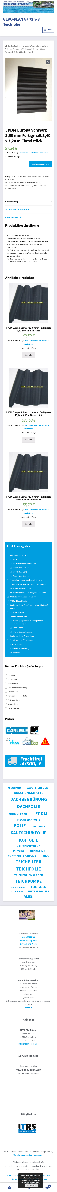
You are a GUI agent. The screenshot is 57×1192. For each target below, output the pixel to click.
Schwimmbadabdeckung (19, 648)
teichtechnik (18, 887)
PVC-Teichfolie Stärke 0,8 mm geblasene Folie (28, 592)
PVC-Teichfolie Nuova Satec (20, 588)
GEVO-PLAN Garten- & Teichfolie (21, 21)
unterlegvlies (38, 891)
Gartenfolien (15, 652)
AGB (9, 1175)
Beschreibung (11, 201)
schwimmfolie (37, 851)
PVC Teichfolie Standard (19, 601)
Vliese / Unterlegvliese (21, 576)
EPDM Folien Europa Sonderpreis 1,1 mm (26, 580)
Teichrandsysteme (17, 612)
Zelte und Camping (15, 700)
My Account (9, 1187)
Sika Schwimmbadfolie (19, 555)
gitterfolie (39, 826)
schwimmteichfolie (22, 855)
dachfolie (21, 185)
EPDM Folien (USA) (20, 572)
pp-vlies (18, 850)
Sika (45, 855)
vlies (28, 896)
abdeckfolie (14, 788)
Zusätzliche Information (17, 209)
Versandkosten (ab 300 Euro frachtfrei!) (33, 153)
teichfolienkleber (28, 875)
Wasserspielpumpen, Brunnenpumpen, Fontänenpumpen (28, 622)
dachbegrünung (32, 185)
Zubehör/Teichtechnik (18, 616)
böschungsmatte (28, 793)
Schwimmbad (13, 683)
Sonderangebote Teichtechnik (22, 636)
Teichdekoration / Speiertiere (21, 640)
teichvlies (38, 887)
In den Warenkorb (40, 164)
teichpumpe (21, 182)
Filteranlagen (18, 628)
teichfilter (31, 182)
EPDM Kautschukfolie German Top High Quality (28, 584)
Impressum (44, 1175)
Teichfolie (13, 559)
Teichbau (11, 675)
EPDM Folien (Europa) (21, 568)
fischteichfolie (28, 819)
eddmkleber (17, 814)
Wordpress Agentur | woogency (28, 1155)
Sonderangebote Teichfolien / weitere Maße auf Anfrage (29, 606)
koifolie (8, 188)
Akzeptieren (31, 1185)
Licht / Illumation (16, 644)
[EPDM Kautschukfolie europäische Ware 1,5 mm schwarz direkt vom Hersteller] (17, 735)
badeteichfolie (37, 788)
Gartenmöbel (13, 692)
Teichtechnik (13, 679)
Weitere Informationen (32, 1183)
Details (28, 355)
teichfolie (43, 185)
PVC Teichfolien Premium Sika (24, 563)
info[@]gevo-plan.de (28, 1043)
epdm (38, 182)
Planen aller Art (14, 708)
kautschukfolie (11, 185)
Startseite (12, 46)
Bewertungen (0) (13, 217)
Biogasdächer (13, 704)
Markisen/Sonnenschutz (17, 696)
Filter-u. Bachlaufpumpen (22, 632)
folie (14, 188)
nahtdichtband (28, 846)
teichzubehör (15, 891)
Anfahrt (28, 1007)
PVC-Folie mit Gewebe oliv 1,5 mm (23, 597)
